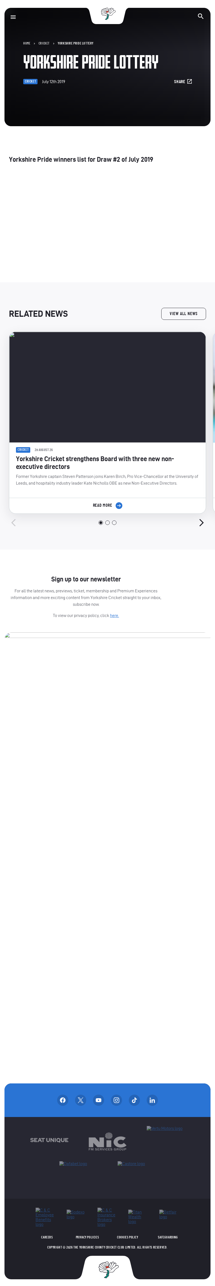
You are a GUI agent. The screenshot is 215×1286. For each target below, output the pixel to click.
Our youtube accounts (98, 1100)
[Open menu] (13, 17)
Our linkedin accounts (152, 1100)
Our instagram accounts (116, 1100)
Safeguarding (168, 1237)
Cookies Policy (127, 1237)
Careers (47, 1237)
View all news (184, 313)
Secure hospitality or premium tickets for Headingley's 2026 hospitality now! (107, 224)
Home (26, 43)
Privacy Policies (87, 1237)
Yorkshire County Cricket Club (107, 14)
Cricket (44, 43)
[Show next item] (201, 522)
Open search (200, 16)
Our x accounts (80, 1100)
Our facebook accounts (62, 1100)
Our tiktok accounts (134, 1100)
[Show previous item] (13, 522)
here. (114, 615)
